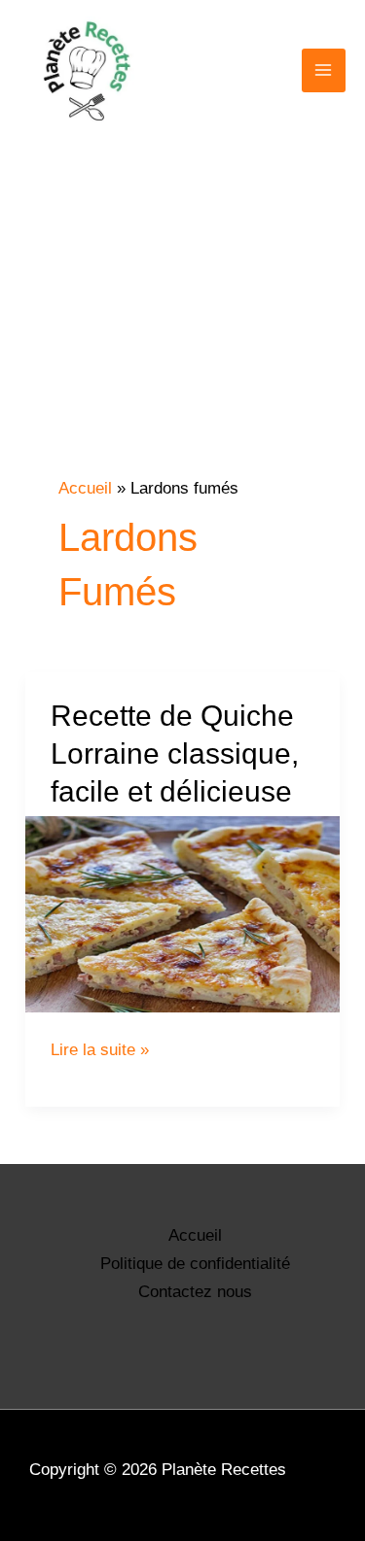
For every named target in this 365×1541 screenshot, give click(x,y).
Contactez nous (195, 1292)
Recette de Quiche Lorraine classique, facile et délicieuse (175, 753)
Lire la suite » (100, 1050)
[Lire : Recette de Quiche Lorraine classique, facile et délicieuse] (182, 914)
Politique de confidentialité (195, 1263)
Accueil (195, 1235)
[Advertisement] (182, 345)
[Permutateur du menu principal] (324, 71)
